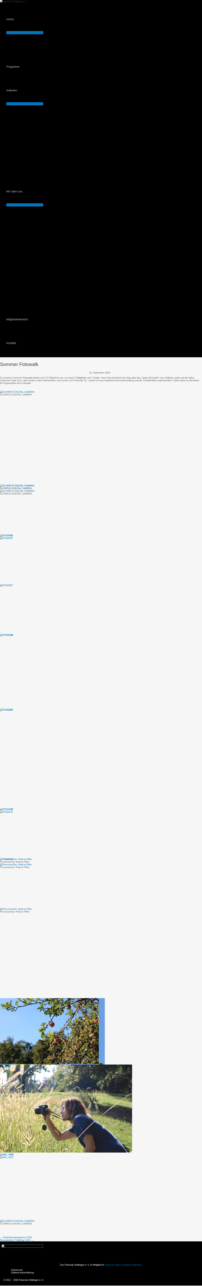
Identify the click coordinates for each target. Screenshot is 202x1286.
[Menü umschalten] (24, 32)
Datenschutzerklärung (22, 1272)
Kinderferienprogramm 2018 (16, 1237)
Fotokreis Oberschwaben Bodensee (123, 1264)
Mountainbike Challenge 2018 (16, 1240)
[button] (15, 19)
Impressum (17, 1269)
